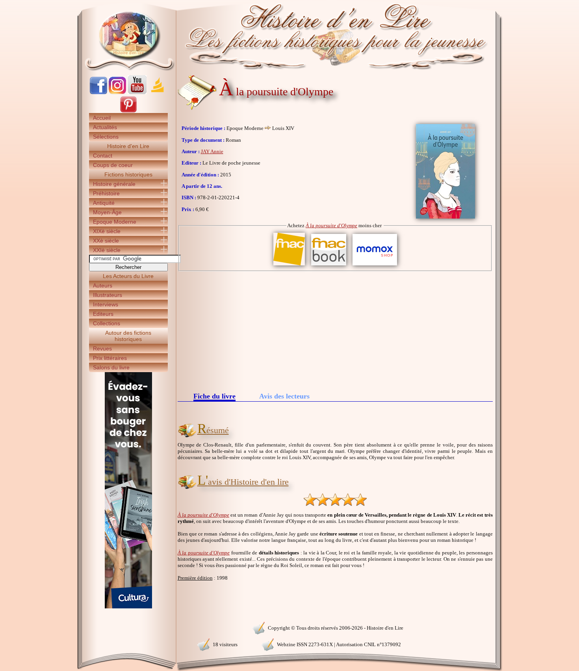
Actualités (105, 127)
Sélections (106, 136)
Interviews (105, 304)
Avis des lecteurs (284, 396)
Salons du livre (111, 367)
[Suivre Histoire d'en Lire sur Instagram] (117, 92)
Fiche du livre (214, 396)
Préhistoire (106, 193)
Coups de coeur (113, 165)
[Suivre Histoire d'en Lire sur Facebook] (98, 92)
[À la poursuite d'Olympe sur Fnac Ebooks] (328, 266)
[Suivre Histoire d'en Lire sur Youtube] (137, 92)
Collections (106, 323)
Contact (102, 155)
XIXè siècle (107, 231)
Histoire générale (114, 184)
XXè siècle (106, 240)
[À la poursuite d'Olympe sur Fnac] (289, 266)
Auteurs (102, 285)
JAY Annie (212, 151)
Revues (102, 348)
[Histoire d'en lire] (290, 35)
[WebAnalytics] (128, 627)
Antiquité (104, 203)
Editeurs (103, 314)
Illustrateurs (107, 295)
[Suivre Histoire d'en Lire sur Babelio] (157, 92)
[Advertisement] (335, 330)
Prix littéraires (110, 358)
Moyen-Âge (107, 212)
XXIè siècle (107, 250)
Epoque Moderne (114, 222)
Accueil (102, 118)
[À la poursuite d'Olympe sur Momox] (374, 266)
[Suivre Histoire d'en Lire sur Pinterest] (128, 111)
